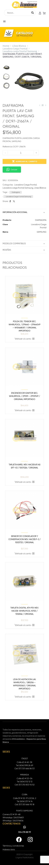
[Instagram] (30, 839)
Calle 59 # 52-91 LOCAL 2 (24, 798)
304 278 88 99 (24, 832)
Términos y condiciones (13, 846)
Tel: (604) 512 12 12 (24, 781)
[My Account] (39, 13)
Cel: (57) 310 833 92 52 (24, 784)
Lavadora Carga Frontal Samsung (18, 196)
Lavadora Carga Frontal (15, 48)
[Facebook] (10, 201)
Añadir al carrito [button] (24, 339)
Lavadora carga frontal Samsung (20, 51)
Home (6, 45)
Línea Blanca (19, 45)
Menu (4, 21)
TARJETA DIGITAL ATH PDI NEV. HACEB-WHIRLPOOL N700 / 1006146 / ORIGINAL (24, 611)
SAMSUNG (41, 232)
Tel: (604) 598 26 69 (24, 765)
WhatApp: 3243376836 (13, 820)
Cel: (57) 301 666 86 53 (25, 768)
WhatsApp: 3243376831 (13, 817)
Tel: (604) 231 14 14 (24, 801)
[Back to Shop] (42, 105)
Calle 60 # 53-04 (24, 778)
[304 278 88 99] (24, 827)
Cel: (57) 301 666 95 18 (24, 804)
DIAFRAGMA (40, 220)
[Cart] (44, 13)
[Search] (32, 13)
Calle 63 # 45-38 (24, 762)
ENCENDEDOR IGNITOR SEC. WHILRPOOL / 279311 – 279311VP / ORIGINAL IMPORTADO (24, 396)
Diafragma (16, 192)
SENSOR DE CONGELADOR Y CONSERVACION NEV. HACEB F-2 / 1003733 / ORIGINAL (24, 539)
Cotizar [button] (14, 169)
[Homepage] (24, 4)
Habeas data (9, 849)
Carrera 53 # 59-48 (11, 814)
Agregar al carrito (24, 161)
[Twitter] (14, 201)
